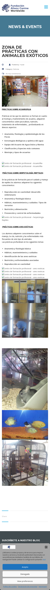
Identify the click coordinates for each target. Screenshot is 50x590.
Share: (4, 516)
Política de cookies (10, 586)
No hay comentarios (13, 74)
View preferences (25, 581)
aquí (44, 559)
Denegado (25, 574)
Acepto (25, 567)
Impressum (43, 586)
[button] (46, 547)
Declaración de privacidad (27, 586)
